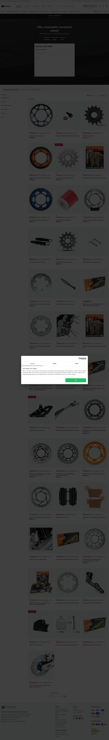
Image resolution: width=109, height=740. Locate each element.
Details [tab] (54, 363)
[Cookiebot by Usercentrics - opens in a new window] (79, 359)
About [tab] (76, 363)
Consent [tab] (32, 363)
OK (76, 380)
